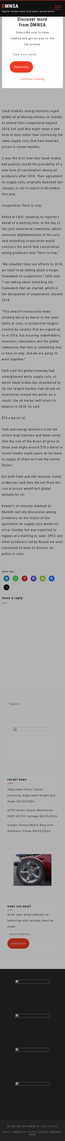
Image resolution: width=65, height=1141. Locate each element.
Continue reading (32, 79)
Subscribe (21, 67)
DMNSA (10, 6)
